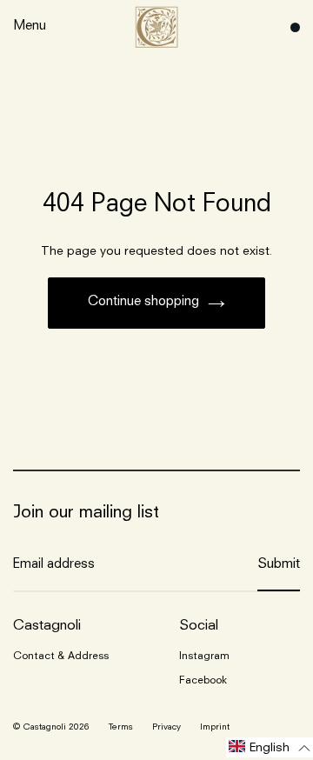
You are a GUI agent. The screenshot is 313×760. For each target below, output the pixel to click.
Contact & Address (61, 656)
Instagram (204, 656)
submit (278, 564)
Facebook (203, 681)
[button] (269, 747)
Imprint (215, 727)
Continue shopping (143, 302)
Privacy (166, 727)
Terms (121, 727)
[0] (291, 27)
